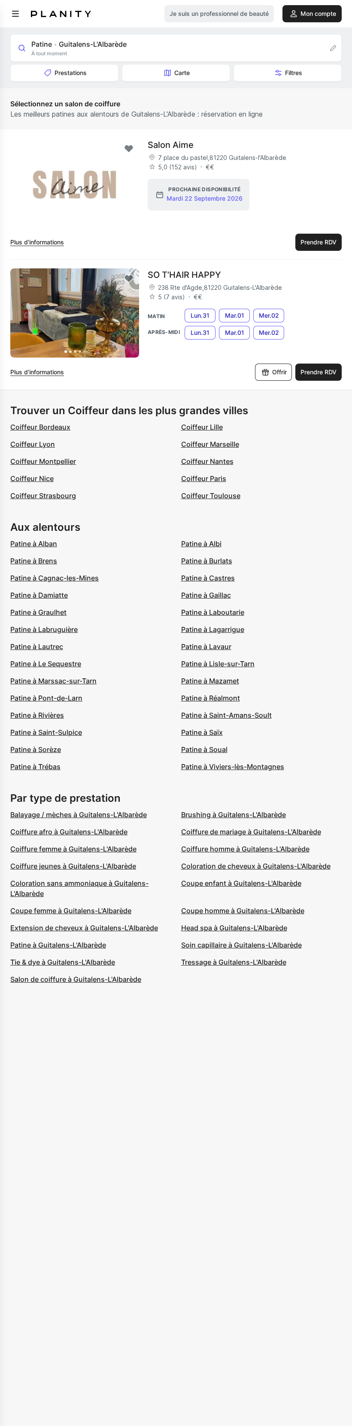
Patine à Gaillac (206, 595)
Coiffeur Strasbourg (43, 495)
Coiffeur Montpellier (43, 461)
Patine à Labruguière (44, 629)
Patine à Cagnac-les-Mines (54, 578)
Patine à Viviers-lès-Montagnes (232, 766)
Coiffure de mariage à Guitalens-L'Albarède (251, 831)
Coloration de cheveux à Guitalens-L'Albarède (256, 866)
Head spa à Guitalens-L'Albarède (234, 928)
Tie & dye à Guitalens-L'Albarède (62, 962)
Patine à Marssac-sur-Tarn (53, 681)
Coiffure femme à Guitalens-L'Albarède (73, 849)
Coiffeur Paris (203, 478)
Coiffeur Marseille (210, 444)
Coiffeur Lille (202, 427)
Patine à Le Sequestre (45, 663)
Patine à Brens (33, 561)
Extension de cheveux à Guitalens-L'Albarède (84, 928)
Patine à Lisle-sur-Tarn (218, 663)
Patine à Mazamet (210, 681)
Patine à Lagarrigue (212, 629)
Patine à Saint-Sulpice (46, 732)
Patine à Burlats (206, 561)
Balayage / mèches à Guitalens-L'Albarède (78, 814)
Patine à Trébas (35, 766)
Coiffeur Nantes (207, 461)
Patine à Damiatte (39, 595)
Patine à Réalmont (210, 698)
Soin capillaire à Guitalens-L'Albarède (241, 945)
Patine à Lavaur (206, 646)
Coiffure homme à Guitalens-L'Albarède (245, 849)
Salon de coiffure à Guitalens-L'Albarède (75, 979)
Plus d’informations (37, 242)
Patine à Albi (201, 543)
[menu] (15, 14)
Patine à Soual (204, 749)
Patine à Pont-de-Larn (46, 698)
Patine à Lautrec (36, 646)
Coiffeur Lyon (32, 444)
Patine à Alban (33, 543)
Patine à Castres (208, 578)
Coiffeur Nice (32, 478)
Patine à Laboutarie (212, 612)
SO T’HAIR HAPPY (184, 275)
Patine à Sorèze (35, 749)
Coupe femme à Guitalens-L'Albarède (70, 910)
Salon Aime (171, 145)
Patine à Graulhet (38, 612)
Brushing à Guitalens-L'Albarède (233, 814)
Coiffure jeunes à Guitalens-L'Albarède (73, 866)
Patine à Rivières (37, 715)
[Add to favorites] (129, 149)
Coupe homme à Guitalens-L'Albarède (242, 910)
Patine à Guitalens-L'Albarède (58, 945)
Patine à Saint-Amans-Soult (226, 715)
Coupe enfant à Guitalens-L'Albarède (241, 883)
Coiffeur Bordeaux (40, 427)
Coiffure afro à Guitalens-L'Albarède (68, 831)
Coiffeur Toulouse (210, 495)
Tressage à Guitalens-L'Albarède (233, 962)
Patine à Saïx (202, 732)
